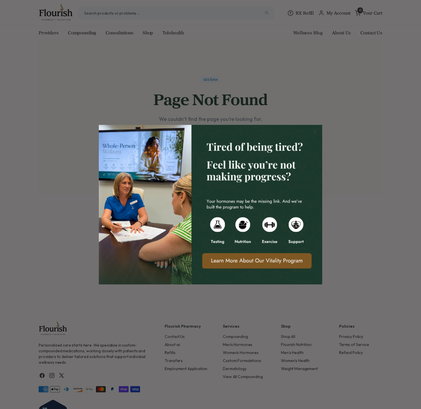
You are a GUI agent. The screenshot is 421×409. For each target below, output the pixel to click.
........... (210, 204)
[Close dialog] (315, 132)
